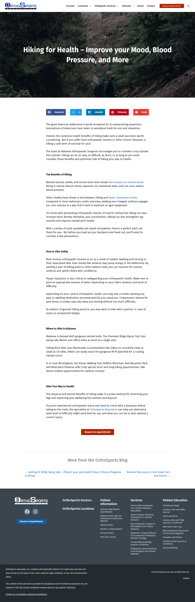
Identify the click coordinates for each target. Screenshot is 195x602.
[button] (89, 6)
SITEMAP (186, 578)
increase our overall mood (127, 182)
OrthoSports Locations (78, 509)
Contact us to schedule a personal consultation (26, 594)
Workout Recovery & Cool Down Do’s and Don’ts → (148, 473)
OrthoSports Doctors (77, 500)
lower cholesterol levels (123, 197)
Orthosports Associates (103, 409)
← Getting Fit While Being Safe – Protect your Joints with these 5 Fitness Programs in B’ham (73, 473)
